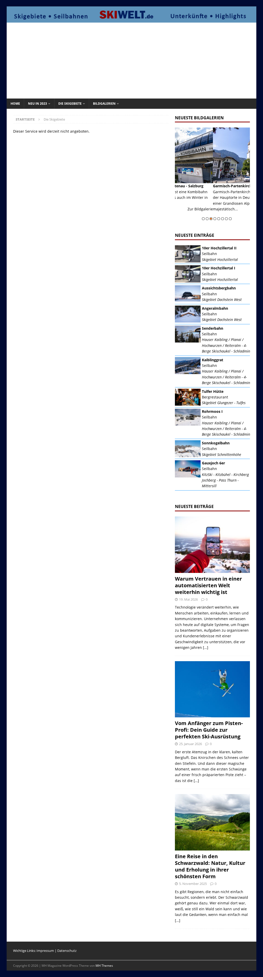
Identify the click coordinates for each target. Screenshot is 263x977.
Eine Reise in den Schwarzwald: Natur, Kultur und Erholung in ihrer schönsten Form (210, 866)
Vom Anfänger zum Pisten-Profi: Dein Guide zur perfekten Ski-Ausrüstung (209, 730)
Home (15, 103)
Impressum (45, 950)
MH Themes (104, 965)
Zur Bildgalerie (246, 214)
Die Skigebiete (70, 103)
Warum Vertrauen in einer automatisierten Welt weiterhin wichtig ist (208, 585)
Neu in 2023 (37, 103)
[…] (205, 647)
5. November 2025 (193, 883)
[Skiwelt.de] (132, 19)
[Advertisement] (136, 60)
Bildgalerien (104, 103)
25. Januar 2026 (190, 743)
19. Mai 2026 (188, 599)
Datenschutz (67, 950)
